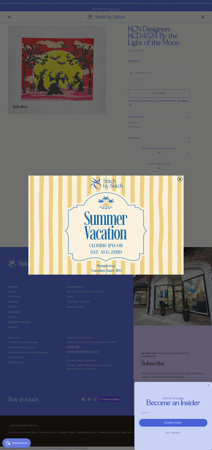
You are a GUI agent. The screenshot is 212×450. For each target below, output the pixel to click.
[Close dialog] (179, 179)
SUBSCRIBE (173, 422)
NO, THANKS (173, 433)
